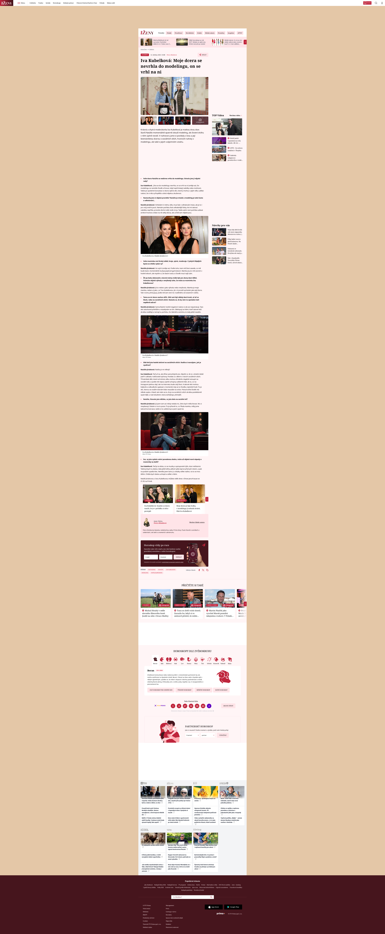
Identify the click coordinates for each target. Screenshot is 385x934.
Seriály (48, 3)
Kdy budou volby (212, 885)
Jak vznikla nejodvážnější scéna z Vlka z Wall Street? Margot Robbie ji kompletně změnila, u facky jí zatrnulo (152, 868)
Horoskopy (57, 3)
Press (167, 908)
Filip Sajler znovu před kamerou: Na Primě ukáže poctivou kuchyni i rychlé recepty (234, 241)
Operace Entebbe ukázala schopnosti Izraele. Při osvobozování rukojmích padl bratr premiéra (205, 811)
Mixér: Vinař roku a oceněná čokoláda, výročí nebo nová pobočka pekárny (229, 801)
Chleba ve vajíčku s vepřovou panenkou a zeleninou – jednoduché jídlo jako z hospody (231, 810)
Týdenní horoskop (184, 690)
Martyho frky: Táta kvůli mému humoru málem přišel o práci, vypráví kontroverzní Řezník (177, 847)
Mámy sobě (111, 3)
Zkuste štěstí (228, 706)
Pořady (102, 3)
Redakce (168, 924)
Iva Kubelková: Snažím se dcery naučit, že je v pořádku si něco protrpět (157, 508)
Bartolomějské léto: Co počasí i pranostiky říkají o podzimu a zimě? (205, 856)
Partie (198, 885)
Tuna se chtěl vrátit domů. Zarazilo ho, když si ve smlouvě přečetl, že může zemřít (187, 614)
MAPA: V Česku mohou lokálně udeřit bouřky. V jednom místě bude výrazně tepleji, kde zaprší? (153, 820)
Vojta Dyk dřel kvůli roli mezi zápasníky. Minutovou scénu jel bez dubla (235, 232)
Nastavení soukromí (172, 927)
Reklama (145, 912)
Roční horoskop (221, 690)
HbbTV (145, 915)
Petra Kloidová (172, 55)
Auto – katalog (236, 885)
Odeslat (179, 557)
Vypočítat (222, 735)
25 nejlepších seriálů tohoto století (153, 845)
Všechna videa (235, 115)
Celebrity (33, 3)
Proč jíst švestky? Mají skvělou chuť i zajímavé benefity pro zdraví (205, 846)
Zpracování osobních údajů (174, 918)
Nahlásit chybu (147, 927)
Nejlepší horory (172, 885)
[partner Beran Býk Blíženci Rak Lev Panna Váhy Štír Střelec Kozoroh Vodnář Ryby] (208, 735)
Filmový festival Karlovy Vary (87, 3)
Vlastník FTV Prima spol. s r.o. (152, 924)
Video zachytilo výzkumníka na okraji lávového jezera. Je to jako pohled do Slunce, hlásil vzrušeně (205, 820)
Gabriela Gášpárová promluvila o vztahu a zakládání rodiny (235, 158)
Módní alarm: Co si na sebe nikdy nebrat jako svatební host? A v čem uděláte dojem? (233, 43)
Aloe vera (195, 887)
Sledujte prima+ (68, 3)
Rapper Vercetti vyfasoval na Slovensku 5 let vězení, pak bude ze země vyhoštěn (179, 857)
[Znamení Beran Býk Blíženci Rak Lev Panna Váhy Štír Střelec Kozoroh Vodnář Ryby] (165, 557)
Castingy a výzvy (171, 912)
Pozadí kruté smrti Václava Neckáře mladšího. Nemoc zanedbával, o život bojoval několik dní (153, 811)
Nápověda (169, 921)
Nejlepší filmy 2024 (160, 885)
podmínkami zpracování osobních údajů (172, 562)
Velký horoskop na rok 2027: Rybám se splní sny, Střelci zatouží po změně (197, 42)
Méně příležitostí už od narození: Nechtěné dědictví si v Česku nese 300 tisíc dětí (162, 43)
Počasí (203, 885)
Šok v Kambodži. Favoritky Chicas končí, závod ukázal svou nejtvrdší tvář (235, 260)
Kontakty (169, 915)
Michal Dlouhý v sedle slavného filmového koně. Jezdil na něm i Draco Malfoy (155, 613)
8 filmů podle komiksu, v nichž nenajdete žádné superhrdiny (151, 856)
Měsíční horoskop (203, 690)
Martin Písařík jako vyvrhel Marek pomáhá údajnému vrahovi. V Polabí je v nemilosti (219, 614)
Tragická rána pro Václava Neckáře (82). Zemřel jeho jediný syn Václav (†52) (179, 801)
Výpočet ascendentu (222, 887)
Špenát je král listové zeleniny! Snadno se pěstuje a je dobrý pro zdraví (204, 867)
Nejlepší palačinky (186, 890)
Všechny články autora (197, 522)
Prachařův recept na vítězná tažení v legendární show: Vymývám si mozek (179, 810)
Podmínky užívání (148, 918)
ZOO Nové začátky (224, 885)
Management (170, 905)
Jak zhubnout (148, 885)
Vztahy (40, 3)
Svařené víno (169, 887)
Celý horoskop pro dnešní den (161, 690)
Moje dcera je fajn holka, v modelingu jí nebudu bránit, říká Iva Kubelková (188, 508)
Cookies (145, 921)
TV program (182, 885)
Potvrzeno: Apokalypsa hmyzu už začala (204, 799)
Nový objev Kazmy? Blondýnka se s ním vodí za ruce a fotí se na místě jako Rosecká (179, 867)
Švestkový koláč (199, 890)
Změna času (191, 885)
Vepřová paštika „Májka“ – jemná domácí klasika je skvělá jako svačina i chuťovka (231, 820)
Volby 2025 (160, 887)
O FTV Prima (147, 905)
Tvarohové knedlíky (236, 887)
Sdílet (204, 55)
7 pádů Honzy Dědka (149, 887)
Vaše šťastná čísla (191, 701)
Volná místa (146, 908)
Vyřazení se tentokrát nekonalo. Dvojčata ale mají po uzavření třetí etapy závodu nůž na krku (235, 251)
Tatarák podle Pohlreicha (182, 887)
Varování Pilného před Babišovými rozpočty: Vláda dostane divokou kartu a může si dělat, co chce (153, 801)
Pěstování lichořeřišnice (206, 887)
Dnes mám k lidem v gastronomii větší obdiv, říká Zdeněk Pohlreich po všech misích (178, 820)
